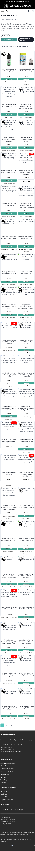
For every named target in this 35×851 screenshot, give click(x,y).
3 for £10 (26, 114)
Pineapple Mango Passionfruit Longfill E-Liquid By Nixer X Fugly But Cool (26, 306)
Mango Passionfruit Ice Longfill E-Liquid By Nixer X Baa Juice (26, 576)
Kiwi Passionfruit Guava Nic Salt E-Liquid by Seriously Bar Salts (26, 474)
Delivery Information (7, 769)
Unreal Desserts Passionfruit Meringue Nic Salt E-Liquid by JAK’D (8, 642)
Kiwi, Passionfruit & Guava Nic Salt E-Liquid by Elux (26, 608)
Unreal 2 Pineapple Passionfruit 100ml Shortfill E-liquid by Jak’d (9, 576)
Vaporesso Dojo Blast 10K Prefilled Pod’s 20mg (26, 70)
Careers (3, 777)
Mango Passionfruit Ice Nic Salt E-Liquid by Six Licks (9, 608)
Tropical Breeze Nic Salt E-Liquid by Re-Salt (8, 204)
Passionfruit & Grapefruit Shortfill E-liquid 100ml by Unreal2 (8, 408)
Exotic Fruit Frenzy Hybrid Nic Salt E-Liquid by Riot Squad (9, 375)
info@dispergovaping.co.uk (13, 751)
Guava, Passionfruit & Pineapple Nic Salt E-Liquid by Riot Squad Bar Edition (26, 408)
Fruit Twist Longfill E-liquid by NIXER (26, 707)
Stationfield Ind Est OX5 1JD (14, 810)
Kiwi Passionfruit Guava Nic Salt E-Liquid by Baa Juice (9, 71)
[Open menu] (2, 10)
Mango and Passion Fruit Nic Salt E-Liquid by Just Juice (9, 675)
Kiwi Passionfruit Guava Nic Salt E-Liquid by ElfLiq (8, 105)
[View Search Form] (7, 11)
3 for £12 (26, 79)
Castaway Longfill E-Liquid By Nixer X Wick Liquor (26, 539)
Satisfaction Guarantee (7, 763)
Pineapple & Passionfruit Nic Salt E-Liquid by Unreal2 (26, 139)
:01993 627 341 (10, 749)
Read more (4, 35)
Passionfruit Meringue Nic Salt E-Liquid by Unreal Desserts (26, 441)
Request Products (6, 797)
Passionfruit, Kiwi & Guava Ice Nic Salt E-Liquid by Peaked (8, 441)
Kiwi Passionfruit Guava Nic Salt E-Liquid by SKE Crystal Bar (26, 172)
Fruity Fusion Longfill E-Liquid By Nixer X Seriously (26, 674)
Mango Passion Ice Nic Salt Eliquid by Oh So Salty (9, 539)
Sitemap (3, 783)
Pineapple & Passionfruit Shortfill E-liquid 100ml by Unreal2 (8, 306)
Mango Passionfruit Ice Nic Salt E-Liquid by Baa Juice (9, 171)
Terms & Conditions (6, 771)
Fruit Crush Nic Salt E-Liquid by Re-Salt (26, 272)
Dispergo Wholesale (6, 800)
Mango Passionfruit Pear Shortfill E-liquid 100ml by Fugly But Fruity (26, 642)
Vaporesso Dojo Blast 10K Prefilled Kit (8, 473)
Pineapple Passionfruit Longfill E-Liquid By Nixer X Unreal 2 (9, 708)
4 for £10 (9, 114)
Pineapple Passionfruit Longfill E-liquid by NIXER (9, 272)
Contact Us (3, 791)
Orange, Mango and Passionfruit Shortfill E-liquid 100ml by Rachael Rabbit (26, 205)
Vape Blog (3, 780)
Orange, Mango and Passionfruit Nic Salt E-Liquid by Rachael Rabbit (26, 106)
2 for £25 (9, 315)
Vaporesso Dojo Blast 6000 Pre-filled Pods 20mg (26, 237)
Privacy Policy (4, 774)
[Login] (28, 11)
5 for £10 (9, 79)
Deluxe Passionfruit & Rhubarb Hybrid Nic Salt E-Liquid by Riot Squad (8, 507)
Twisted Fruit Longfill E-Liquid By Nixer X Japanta (26, 506)
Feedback (3, 794)
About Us (3, 766)
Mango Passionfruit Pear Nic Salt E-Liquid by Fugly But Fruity (9, 342)
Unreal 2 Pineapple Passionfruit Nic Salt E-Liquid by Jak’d (8, 139)
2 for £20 (9, 282)
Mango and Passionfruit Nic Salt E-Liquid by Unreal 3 (8, 238)
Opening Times (5, 817)
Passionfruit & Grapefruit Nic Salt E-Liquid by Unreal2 (26, 342)
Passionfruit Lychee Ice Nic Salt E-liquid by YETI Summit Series (26, 375)
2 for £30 (26, 213)
